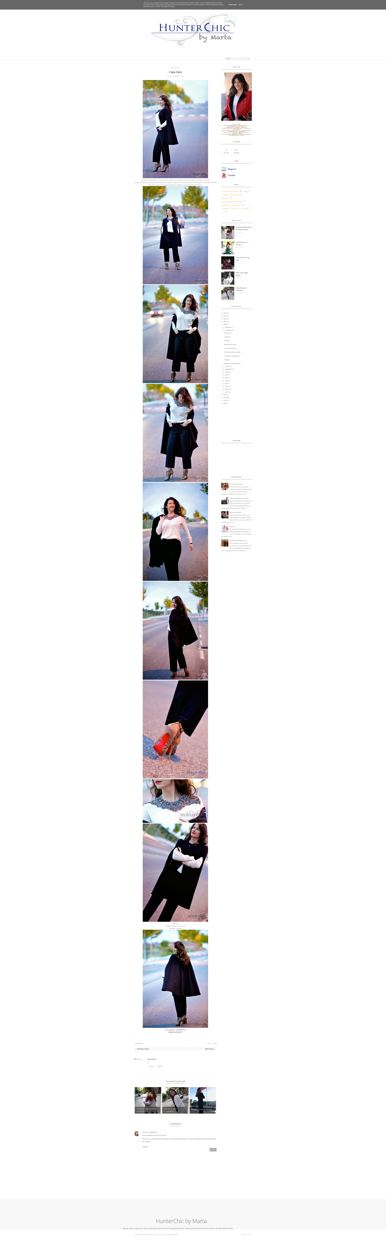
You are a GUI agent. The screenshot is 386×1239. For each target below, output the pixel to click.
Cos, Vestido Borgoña (173, 1109)
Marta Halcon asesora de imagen (232, 202)
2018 (224, 313)
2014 (224, 324)
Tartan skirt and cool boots (242, 259)
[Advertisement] (236, 422)
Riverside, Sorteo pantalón (232, 352)
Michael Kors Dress (230, 344)
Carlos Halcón (158, 1234)
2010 (224, 403)
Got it (241, 4)
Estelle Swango (149, 1132)
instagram (236, 153)
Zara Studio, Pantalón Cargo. (238, 540)
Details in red (142, 1109)
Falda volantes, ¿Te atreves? (242, 243)
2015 (224, 321)
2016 (224, 319)
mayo (226, 380)
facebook (226, 153)
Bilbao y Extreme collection (232, 363)
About (160, 1066)
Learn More (232, 4)
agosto (227, 372)
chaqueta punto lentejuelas (241, 289)
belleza (235, 208)
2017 (224, 316)
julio (226, 375)
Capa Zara (227, 337)
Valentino (225, 208)
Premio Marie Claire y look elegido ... (200, 1110)
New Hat (226, 341)
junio (226, 378)
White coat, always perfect (242, 274)
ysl (223, 212)
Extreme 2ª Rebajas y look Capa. (239, 498)
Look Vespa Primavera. (236, 484)
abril (226, 383)
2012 (224, 397)
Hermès (245, 191)
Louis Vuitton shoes (230, 348)
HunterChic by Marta (181, 1221)
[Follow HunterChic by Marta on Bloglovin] (175, 1032)
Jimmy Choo (225, 198)
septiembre (228, 369)
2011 (224, 400)
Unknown (151, 1059)
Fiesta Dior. (232, 526)
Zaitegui (226, 360)
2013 (224, 395)
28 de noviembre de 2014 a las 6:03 (154, 1135)
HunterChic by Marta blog (230, 195)
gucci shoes (244, 208)
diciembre (228, 327)
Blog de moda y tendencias (230, 191)
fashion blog (175, 67)
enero (227, 392)
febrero (227, 389)
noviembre (228, 330)
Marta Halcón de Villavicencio (231, 205)
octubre (227, 366)
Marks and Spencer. (235, 512)
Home (151, 1066)
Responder (213, 1149)
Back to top (246, 1234)
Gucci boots (228, 333)
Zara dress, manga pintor (232, 356)
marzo (227, 386)
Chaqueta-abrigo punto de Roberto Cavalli (244, 228)
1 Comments (138, 1043)
